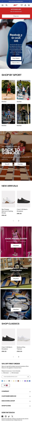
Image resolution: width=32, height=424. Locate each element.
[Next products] (19, 221)
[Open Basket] (29, 5)
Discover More (16, 62)
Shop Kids (20, 164)
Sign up (27, 376)
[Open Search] (6, 5)
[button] (2, 1)
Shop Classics (16, 58)
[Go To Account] (25, 5)
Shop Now (16, 245)
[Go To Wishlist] (22, 5)
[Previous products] (13, 221)
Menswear (6, 372)
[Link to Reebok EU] (15, 5)
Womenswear (15, 372)
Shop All (7, 164)
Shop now (16, 16)
